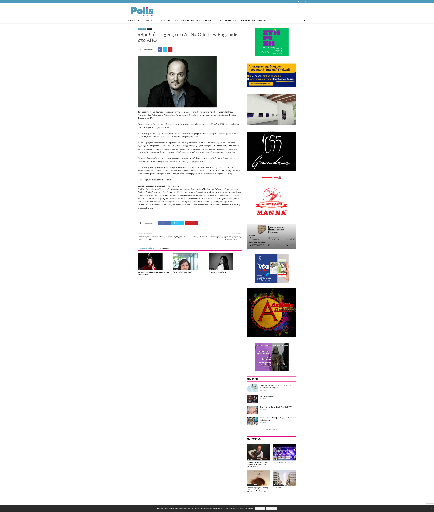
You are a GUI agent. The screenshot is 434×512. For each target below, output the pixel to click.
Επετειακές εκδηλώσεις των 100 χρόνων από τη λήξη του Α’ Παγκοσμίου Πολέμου (161, 238)
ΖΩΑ (219, 20)
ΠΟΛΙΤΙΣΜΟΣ (149, 20)
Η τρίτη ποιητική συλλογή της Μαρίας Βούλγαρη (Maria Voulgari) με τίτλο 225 (257, 490)
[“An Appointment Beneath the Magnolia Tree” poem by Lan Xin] (154, 261)
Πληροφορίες (271, 508)
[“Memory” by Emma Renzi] (225, 261)
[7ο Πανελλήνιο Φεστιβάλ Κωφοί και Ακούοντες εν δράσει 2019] (252, 421)
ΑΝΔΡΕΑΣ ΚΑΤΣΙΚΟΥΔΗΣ (191, 20)
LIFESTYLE (172, 20)
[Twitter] (305, 1)
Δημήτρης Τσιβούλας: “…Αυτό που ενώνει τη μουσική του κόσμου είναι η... (257, 464)
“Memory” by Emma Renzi (217, 272)
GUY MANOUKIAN (267, 396)
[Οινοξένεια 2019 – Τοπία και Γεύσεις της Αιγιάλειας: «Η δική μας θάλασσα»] (252, 388)
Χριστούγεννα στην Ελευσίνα (283, 462)
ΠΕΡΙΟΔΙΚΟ (262, 20)
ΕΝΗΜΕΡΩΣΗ (133, 20)
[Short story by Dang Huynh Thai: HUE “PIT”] (252, 410)
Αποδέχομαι (260, 508)
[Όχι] (431, 509)
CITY (161, 20)
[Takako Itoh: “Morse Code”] (189, 261)
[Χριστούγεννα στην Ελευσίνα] (284, 452)
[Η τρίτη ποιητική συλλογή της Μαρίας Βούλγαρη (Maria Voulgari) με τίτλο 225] (258, 478)
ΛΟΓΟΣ (140, 269)
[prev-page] (139, 279)
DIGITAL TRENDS (231, 20)
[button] (304, 20)
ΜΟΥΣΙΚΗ (250, 459)
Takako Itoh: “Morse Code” (182, 272)
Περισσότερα (162, 248)
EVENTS (275, 459)
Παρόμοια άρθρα (146, 248)
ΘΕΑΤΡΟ (275, 485)
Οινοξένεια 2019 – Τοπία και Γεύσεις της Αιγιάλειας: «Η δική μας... (275, 386)
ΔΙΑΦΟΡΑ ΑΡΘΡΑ (248, 20)
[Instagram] (302, 1)
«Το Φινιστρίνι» (278, 488)
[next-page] (143, 279)
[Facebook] (298, 1)
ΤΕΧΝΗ (149, 29)
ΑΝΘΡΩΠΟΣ (210, 20)
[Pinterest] (170, 49)
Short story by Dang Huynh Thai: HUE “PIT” (276, 407)
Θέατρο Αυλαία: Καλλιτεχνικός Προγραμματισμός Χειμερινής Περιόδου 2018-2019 (217, 238)
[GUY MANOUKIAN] (252, 399)
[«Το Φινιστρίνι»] (284, 478)
